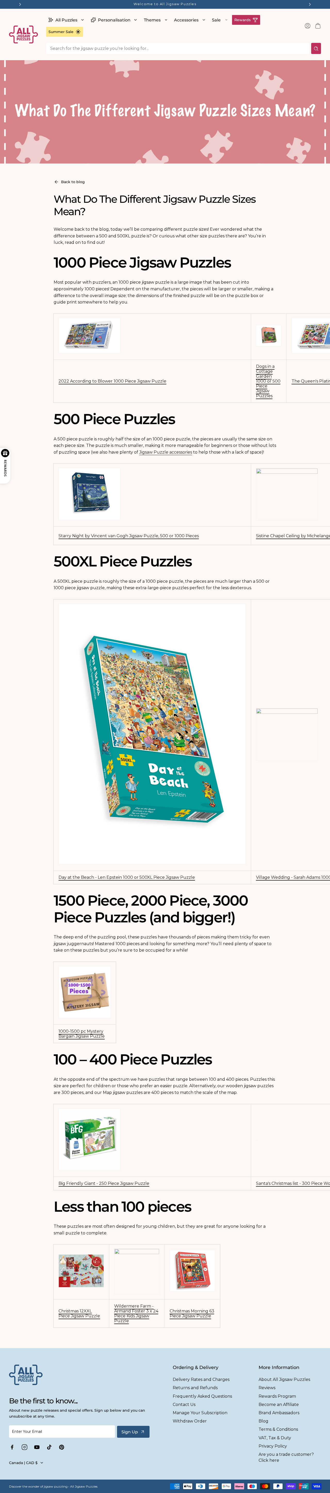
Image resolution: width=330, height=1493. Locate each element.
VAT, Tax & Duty (275, 1437)
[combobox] (177, 48)
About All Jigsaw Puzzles (284, 1379)
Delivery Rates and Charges (201, 1379)
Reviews (267, 1387)
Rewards (242, 20)
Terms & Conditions (278, 1429)
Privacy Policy (273, 1446)
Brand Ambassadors (279, 1412)
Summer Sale (60, 31)
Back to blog (73, 182)
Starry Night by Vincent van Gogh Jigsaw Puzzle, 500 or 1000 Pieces (129, 535)
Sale (216, 20)
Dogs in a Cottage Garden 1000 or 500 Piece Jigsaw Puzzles (268, 381)
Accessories (186, 20)
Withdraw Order (190, 1421)
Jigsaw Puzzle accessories (165, 452)
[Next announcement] (310, 4)
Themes (152, 20)
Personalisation (114, 20)
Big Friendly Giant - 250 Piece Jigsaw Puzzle (104, 1183)
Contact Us (184, 1404)
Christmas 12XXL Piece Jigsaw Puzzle (79, 1313)
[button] (65, 20)
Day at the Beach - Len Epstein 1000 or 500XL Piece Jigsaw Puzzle (127, 877)
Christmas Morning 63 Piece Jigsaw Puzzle (192, 1313)
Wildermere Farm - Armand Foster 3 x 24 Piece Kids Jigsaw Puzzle (136, 1313)
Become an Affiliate (279, 1404)
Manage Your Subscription (200, 1412)
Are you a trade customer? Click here (286, 1457)
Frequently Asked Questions (202, 1396)
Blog (263, 1421)
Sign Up (129, 1431)
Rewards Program (277, 1396)
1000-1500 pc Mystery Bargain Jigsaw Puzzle (82, 1034)
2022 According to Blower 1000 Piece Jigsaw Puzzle (112, 381)
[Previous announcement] (20, 4)
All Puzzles (66, 20)
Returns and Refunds (195, 1387)
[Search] (316, 48)
